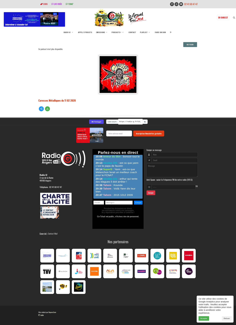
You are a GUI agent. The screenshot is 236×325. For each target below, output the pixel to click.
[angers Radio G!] (78, 255)
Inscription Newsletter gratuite (149, 133)
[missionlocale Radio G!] (125, 271)
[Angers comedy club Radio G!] (78, 287)
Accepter (203, 318)
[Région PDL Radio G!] (94, 255)
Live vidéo (57, 4)
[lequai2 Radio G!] (173, 255)
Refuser (227, 318)
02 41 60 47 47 (191, 4)
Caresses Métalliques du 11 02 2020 (57, 100)
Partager (96, 121)
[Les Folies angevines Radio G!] (188, 271)
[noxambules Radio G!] (141, 271)
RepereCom (52, 312)
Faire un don (160, 32)
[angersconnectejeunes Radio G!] (78, 271)
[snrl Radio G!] (141, 255)
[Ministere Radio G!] (110, 255)
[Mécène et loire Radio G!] (63, 255)
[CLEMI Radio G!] (173, 271)
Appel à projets (85, 32)
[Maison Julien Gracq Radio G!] (63, 271)
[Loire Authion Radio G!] (47, 287)
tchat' (70, 4)
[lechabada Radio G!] (188, 255)
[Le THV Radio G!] (47, 271)
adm (42, 315)
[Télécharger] (47, 108)
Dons (45, 4)
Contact (132, 32)
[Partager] (41, 108)
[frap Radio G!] (157, 255)
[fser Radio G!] (125, 255)
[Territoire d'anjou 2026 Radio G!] (47, 255)
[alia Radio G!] (110, 271)
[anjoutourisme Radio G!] (157, 271)
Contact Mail (53, 233)
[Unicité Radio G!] (94, 271)
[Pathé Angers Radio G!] (63, 287)
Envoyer (151, 192)
